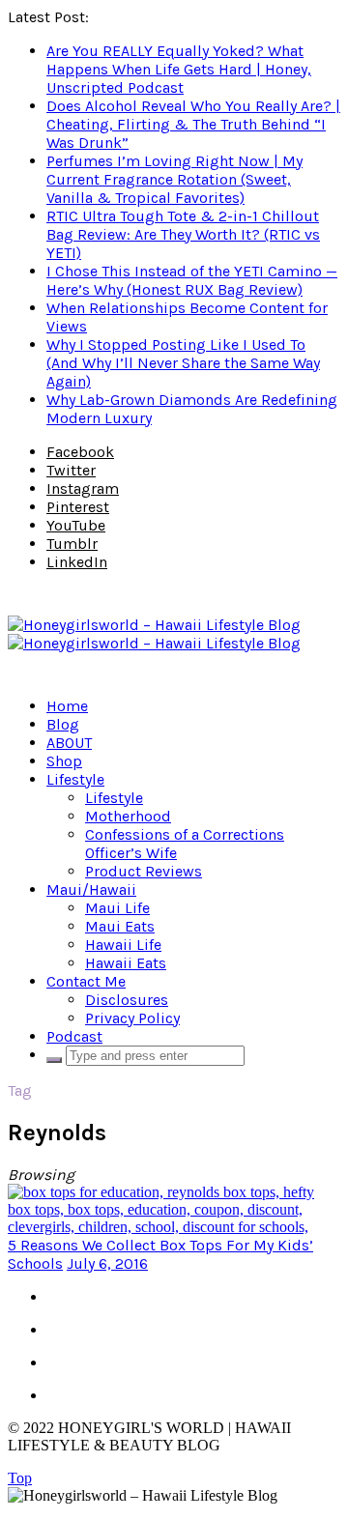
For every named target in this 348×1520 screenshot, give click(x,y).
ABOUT (69, 742)
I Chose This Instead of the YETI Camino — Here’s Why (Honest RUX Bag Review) (191, 280)
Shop (64, 761)
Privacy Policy (132, 1018)
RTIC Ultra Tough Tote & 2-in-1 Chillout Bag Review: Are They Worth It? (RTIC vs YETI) (183, 234)
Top (20, 1478)
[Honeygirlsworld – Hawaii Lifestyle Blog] (154, 634)
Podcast (74, 1036)
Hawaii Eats (125, 963)
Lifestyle (75, 779)
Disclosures (126, 999)
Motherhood (128, 816)
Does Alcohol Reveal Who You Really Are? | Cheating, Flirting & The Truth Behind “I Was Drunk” (193, 124)
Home (67, 706)
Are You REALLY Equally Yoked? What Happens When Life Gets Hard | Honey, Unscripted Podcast (178, 69)
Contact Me (86, 981)
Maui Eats (120, 926)
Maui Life (117, 908)
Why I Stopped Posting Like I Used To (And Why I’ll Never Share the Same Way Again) (183, 362)
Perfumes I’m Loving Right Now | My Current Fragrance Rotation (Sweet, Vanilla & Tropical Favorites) (174, 179)
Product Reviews (143, 871)
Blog (62, 724)
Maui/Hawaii (91, 889)
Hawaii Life (123, 944)
